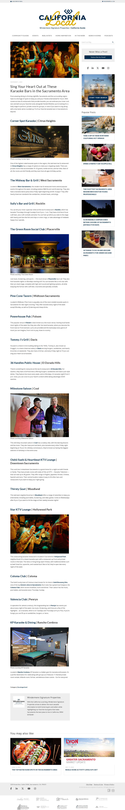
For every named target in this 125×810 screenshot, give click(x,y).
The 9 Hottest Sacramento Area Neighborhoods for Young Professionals (97, 191)
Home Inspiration (63, 35)
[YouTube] (103, 68)
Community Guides (20, 35)
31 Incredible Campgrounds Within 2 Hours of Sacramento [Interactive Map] (97, 222)
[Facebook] (88, 68)
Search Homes (95, 35)
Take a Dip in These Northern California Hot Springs (96, 137)
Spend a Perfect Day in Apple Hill (97, 164)
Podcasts (109, 35)
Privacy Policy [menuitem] (109, 784)
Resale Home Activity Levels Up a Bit (81, 770)
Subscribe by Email (98, 57)
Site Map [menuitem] (89, 784)
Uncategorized (22, 687)
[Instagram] (108, 68)
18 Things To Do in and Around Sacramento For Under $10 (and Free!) (97, 252)
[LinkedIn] (93, 68)
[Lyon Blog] (62, 19)
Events (35, 35)
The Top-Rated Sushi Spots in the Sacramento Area (34, 770)
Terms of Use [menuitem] (98, 784)
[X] (98, 68)
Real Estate (47, 35)
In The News (80, 35)
